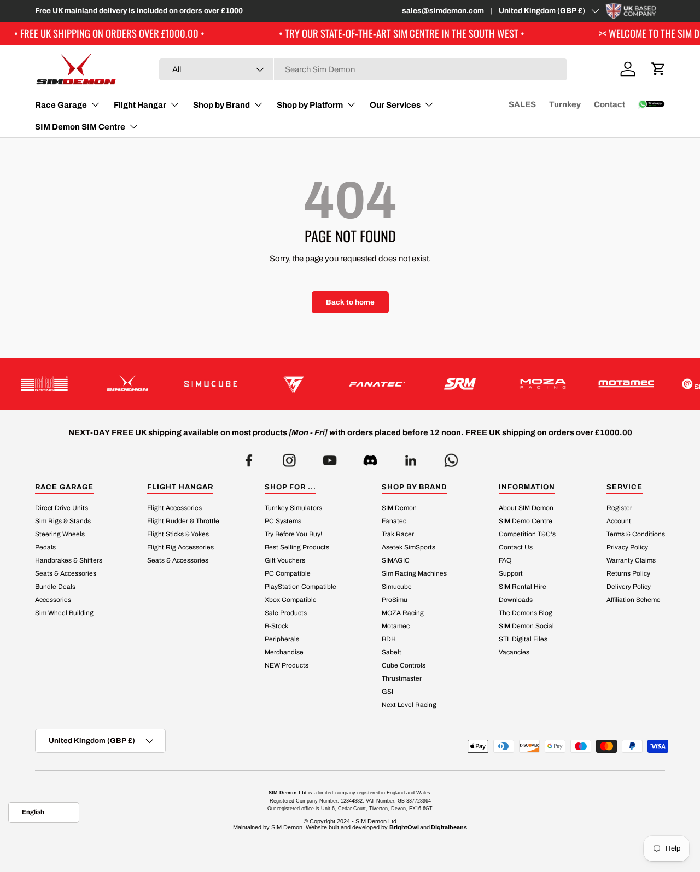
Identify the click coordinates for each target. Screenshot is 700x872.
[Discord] (370, 457)
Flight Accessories (174, 508)
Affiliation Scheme (633, 600)
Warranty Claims (631, 561)
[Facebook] (249, 457)
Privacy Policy (627, 548)
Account (618, 521)
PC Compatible (288, 574)
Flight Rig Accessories (180, 548)
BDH (389, 639)
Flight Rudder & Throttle (183, 521)
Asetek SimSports (408, 548)
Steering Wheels (60, 535)
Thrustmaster (402, 679)
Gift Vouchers (285, 561)
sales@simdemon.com (443, 11)
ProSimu (394, 600)
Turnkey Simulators (293, 508)
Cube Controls (403, 666)
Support (511, 574)
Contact (609, 104)
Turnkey (565, 104)
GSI (387, 692)
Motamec (396, 626)
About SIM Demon (526, 508)
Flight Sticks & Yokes (178, 535)
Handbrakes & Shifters (68, 561)
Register (619, 508)
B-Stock (276, 626)
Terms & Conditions (635, 535)
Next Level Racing (409, 705)
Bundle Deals (55, 587)
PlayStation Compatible (300, 587)
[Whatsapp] (451, 457)
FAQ (505, 561)
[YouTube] (330, 457)
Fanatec (394, 521)
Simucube (397, 587)
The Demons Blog (525, 613)
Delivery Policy (628, 587)
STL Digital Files (523, 639)
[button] (658, 69)
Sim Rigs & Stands (63, 521)
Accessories (53, 600)
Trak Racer (398, 535)
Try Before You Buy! (293, 535)
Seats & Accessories (65, 574)
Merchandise (284, 653)
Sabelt (391, 653)
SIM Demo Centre (525, 521)
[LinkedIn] (411, 457)
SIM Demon (399, 508)
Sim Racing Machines (414, 574)
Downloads (516, 600)
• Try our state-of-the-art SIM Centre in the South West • (376, 33)
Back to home (350, 302)
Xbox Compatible (291, 600)
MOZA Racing (403, 613)
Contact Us (516, 548)
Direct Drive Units (61, 508)
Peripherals (282, 639)
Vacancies (514, 653)
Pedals (45, 548)
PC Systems (283, 521)
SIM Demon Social (526, 626)
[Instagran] (289, 457)
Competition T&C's (527, 535)
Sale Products (286, 613)
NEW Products (286, 666)
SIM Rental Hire (522, 587)
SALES (522, 104)
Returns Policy (628, 574)
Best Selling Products (297, 548)
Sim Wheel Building (64, 613)
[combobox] (363, 69)
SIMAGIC (396, 561)
